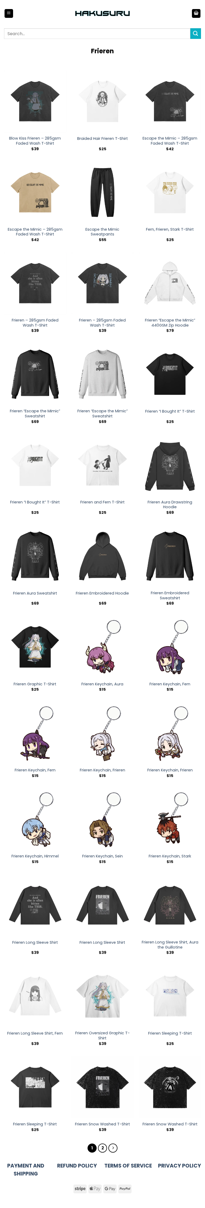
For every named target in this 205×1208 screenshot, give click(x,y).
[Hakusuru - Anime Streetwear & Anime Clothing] (102, 13)
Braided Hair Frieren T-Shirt (102, 138)
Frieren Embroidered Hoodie (102, 593)
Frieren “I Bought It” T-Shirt (170, 411)
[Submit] (195, 33)
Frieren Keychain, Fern (169, 684)
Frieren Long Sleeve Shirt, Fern (35, 1033)
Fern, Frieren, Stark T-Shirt (170, 229)
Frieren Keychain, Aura (102, 684)
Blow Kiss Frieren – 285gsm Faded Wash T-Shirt (35, 141)
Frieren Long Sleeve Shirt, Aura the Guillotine (170, 945)
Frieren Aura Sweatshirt (35, 593)
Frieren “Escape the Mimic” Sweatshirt (35, 413)
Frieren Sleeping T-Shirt (170, 1033)
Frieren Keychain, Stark (170, 856)
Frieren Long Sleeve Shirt (35, 942)
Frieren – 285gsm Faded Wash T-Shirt (35, 323)
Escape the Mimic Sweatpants (102, 232)
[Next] (112, 1148)
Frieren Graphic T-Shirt (35, 684)
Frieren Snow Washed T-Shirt (102, 1124)
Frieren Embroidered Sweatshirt (170, 595)
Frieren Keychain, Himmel (35, 856)
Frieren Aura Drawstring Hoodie (170, 505)
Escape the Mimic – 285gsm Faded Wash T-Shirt (170, 141)
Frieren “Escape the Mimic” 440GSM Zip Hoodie (170, 323)
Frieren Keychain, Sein (102, 856)
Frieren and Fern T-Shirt (102, 502)
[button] (9, 13)
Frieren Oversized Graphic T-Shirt (102, 1035)
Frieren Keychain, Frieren (102, 770)
